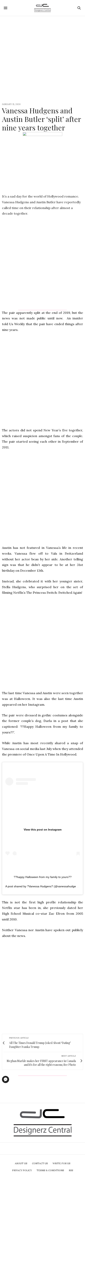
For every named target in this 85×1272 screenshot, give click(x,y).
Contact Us (40, 1163)
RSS (71, 1170)
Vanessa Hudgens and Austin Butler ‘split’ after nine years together (41, 119)
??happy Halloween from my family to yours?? (43, 877)
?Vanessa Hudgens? (40, 886)
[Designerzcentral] (42, 8)
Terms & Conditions (50, 1170)
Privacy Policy (22, 1170)
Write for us (61, 1163)
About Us (21, 1163)
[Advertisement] (42, 58)
